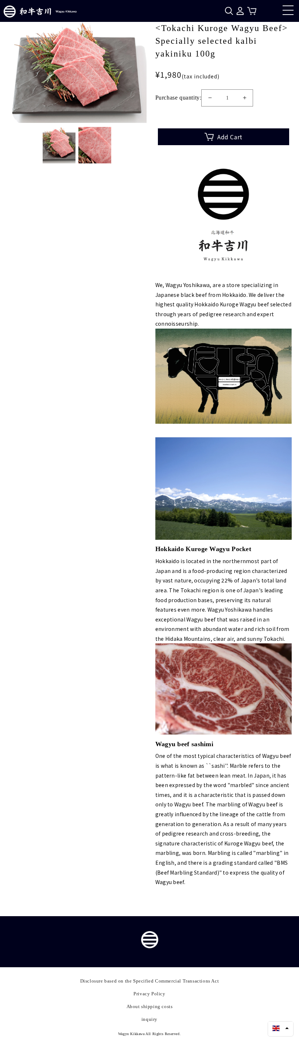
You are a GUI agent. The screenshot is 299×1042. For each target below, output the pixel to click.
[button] (280, 1028)
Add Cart (229, 136)
